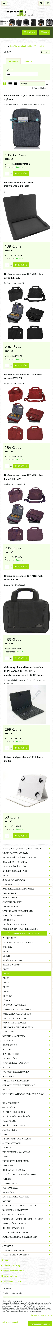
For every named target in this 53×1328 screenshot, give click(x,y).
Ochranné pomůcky (13, 1170)
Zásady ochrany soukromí (41, 1315)
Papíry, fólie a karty (14, 1223)
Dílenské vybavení (13, 1228)
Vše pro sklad (10, 1187)
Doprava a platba (9, 1275)
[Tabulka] (16, 84)
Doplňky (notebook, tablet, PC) (20, 933)
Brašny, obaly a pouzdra (16, 1125)
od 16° (6, 991)
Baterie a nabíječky (13, 1036)
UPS (4, 1241)
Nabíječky (8, 1192)
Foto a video (9, 1129)
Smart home (9, 1120)
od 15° (6, 987)
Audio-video (9, 1076)
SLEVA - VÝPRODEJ (11, 1143)
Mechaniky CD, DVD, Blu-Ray (19, 942)
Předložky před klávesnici (18, 1027)
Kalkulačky (9, 1058)
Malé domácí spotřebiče (16, 1116)
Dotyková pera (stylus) (16, 1018)
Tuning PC (8, 1031)
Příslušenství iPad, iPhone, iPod (20, 928)
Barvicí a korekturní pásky (18, 888)
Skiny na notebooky (14, 1022)
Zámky (6, 1000)
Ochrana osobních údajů (12, 1270)
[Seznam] (10, 84)
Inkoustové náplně (13, 879)
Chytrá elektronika (14, 1112)
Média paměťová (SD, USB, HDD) (19, 857)
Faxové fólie (9, 893)
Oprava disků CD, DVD (12, 1281)
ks (11, 173)
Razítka (7, 1089)
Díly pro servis (10, 1103)
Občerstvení (9, 1045)
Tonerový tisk (10, 884)
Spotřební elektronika (15, 1071)
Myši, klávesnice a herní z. (17, 911)
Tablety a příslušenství (16, 1080)
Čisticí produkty (12, 902)
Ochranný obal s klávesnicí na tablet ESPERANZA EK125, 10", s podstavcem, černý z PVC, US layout (24, 671)
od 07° (6, 969)
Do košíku (21, 173)
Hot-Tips (6, 1049)
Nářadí (6, 1147)
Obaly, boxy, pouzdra (14, 862)
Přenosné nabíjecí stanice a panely (22, 1219)
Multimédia (9, 920)
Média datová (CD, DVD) (15, 853)
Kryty (6, 951)
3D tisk (6, 1098)
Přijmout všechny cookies (40, 1323)
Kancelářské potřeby (15, 866)
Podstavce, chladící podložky (20, 1009)
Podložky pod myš (13, 915)
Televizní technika (13, 1250)
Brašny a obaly (12, 964)
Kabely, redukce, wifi (14, 870)
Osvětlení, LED (10, 1054)
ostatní (7, 955)
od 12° (6, 978)
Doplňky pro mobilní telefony (20, 1174)
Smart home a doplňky (15, 1254)
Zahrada (7, 1156)
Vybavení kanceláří (14, 1004)
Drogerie (7, 1165)
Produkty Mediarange (15, 1161)
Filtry (6, 875)
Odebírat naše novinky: (13, 1293)
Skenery (7, 946)
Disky (5, 1134)
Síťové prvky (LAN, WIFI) (15, 1062)
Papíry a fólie (10, 897)
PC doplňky (9, 938)
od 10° (6, 973)
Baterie (6, 1201)
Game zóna (8, 1107)
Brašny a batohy (12, 960)
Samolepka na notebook (17, 1013)
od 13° (6, 982)
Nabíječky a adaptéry (15, 1210)
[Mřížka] (5, 84)
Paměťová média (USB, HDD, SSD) (19, 1236)
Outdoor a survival (14, 1214)
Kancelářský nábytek (15, 1196)
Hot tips (7, 1067)
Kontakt (5, 1259)
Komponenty (9, 1183)
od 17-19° (7, 996)
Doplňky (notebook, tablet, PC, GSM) (23, 1094)
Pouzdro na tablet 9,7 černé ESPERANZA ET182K (19, 184)
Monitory (8, 1245)
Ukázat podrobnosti (10, 1322)
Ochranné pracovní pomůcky (19, 1205)
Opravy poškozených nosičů (18, 1085)
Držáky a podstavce (14, 924)
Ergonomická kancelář (16, 1152)
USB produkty (10, 906)
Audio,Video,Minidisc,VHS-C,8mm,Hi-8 (22, 848)
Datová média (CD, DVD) (15, 1232)
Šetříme (6, 1178)
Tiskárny (7, 1040)
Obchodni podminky (10, 1265)
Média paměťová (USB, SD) (16, 1138)
